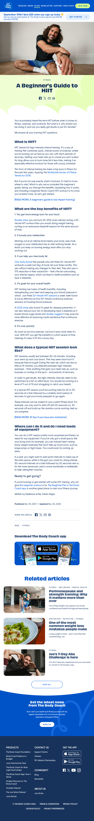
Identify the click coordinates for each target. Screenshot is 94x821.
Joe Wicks (39, 793)
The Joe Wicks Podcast (16, 792)
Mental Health (79, 587)
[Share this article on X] (44, 98)
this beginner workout (31, 485)
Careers (38, 756)
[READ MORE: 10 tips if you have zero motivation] (41, 417)
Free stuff (68, 6)
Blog (37, 6)
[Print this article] (53, 98)
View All (47, 684)
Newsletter (47, 6)
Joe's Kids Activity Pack (16, 763)
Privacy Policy (70, 804)
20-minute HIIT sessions (45, 295)
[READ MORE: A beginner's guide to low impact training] (45, 199)
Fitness (47, 80)
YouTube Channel (13, 788)
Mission (22, 6)
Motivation (55, 619)
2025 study (23, 307)
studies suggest (54, 313)
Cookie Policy (33, 808)
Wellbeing (64, 587)
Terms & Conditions (49, 804)
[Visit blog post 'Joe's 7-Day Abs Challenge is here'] (24, 662)
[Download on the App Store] (47, 549)
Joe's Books (11, 796)
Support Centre (41, 752)
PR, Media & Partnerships (45, 760)
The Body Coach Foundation (18, 752)
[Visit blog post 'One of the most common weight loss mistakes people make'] (24, 631)
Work (31, 6)
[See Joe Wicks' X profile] (68, 770)
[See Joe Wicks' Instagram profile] (79, 770)
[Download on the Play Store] (47, 558)
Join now (83, 6)
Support (58, 6)
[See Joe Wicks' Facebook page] (64, 770)
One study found (23, 261)
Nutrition (68, 619)
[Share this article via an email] (49, 98)
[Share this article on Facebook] (40, 98)
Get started (76, 17)
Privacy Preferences (54, 808)
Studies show (21, 220)
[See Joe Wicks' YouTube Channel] (73, 770)
